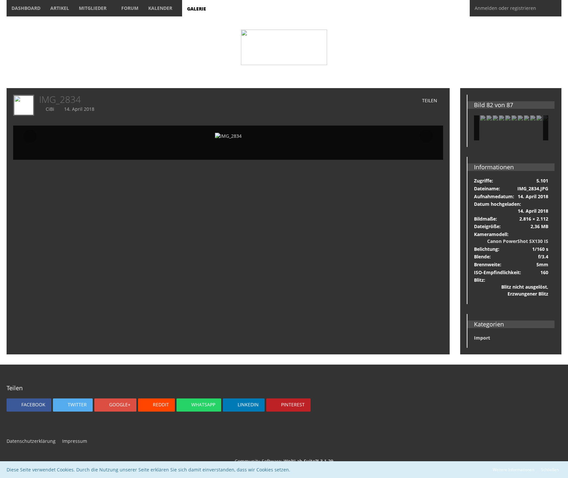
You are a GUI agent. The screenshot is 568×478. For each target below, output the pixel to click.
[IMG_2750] (514, 118)
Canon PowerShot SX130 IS (517, 241)
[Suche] (551, 8)
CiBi (50, 109)
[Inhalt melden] (399, 101)
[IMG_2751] (495, 118)
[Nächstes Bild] (426, 136)
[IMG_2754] (526, 118)
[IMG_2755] (520, 118)
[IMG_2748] (482, 118)
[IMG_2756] (532, 118)
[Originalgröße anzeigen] (380, 101)
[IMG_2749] (489, 118)
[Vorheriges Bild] (29, 136)
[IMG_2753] (507, 118)
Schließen (550, 469)
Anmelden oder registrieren (505, 8)
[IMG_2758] (539, 118)
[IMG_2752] (501, 118)
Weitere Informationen (513, 469)
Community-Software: (284, 461)
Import (482, 338)
